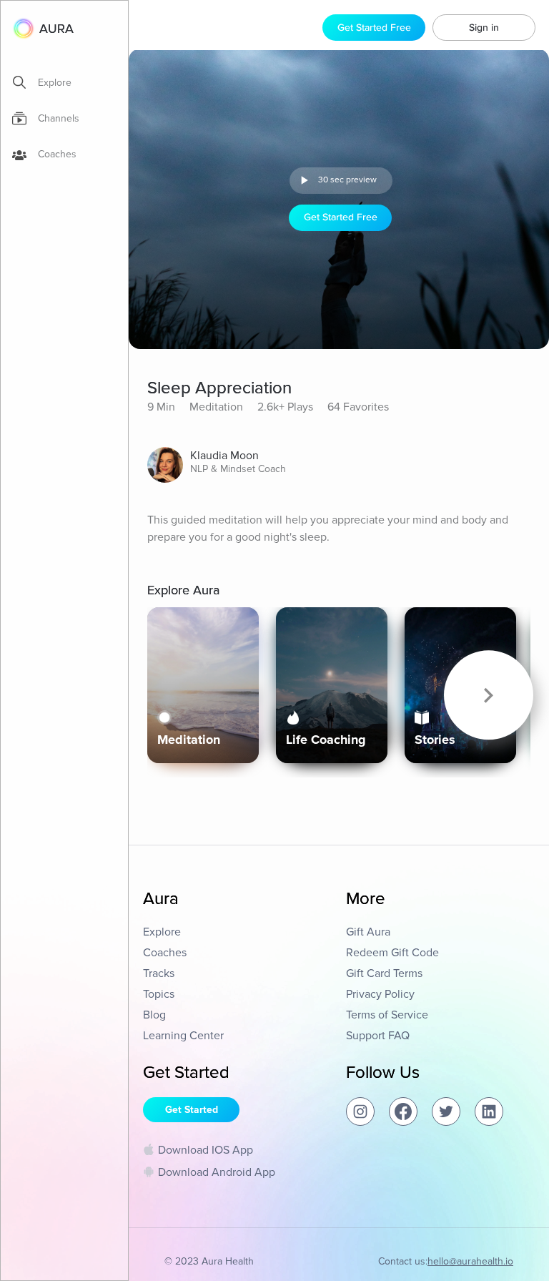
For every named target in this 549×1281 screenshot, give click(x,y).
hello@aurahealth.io (470, 1261)
